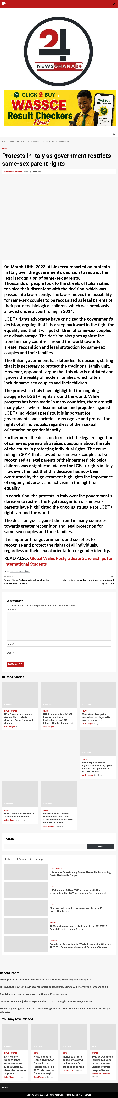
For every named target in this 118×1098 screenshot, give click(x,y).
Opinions (53, 941)
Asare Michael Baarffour (13, 172)
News (4, 149)
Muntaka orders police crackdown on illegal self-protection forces (98, 695)
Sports (14, 711)
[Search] (114, 134)
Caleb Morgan (9, 727)
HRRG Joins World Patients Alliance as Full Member (20, 794)
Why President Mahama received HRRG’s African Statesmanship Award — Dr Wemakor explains (59, 794)
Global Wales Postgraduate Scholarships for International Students (26, 580)
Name (10, 644)
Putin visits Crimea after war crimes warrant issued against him (88, 580)
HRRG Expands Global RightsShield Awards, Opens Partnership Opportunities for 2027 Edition (98, 743)
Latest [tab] (9, 859)
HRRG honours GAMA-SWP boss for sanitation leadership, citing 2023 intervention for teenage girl (59, 695)
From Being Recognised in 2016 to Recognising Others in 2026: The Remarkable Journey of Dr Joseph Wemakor (26, 944)
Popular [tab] (23, 859)
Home (5, 1088)
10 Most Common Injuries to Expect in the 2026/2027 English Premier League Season (26, 926)
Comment (12, 609)
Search (9, 839)
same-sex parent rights (20, 571)
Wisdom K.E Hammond (101, 1074)
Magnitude (71, 1095)
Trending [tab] (37, 859)
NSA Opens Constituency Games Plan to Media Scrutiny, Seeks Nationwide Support (20, 695)
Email (10, 653)
